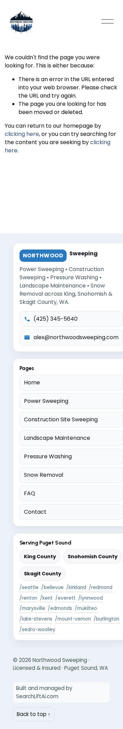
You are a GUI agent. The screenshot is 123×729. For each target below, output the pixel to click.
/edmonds (60, 608)
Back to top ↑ (34, 714)
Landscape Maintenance (57, 438)
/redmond (100, 587)
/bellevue (52, 587)
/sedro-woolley (37, 629)
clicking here (22, 134)
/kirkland (76, 587)
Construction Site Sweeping (61, 419)
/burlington (106, 619)
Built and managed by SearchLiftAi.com (44, 692)
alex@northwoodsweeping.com (76, 337)
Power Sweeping (46, 401)
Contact (35, 512)
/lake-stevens (35, 619)
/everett (65, 598)
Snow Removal (43, 475)
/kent (46, 598)
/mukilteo (86, 608)
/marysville (32, 608)
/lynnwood (90, 598)
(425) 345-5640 (55, 319)
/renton (28, 598)
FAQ (29, 493)
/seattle (29, 587)
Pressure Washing (48, 456)
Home (32, 382)
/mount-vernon (73, 619)
